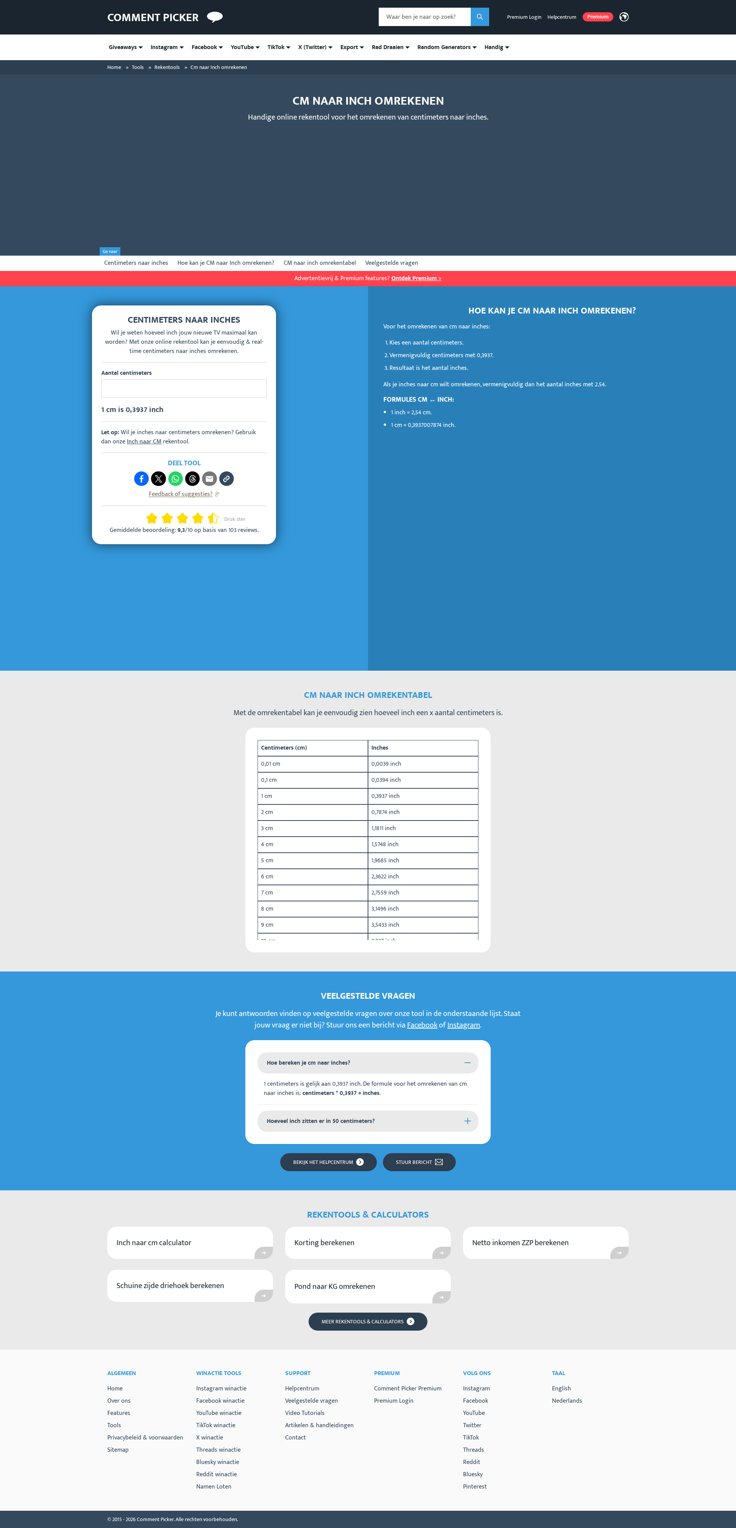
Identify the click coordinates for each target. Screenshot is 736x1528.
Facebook (422, 1025)
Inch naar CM (144, 442)
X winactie (209, 1438)
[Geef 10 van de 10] (216, 518)
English (561, 1389)
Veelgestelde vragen (391, 263)
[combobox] (425, 17)
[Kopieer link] (226, 478)
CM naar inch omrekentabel (320, 263)
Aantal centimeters (126, 373)
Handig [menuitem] (494, 47)
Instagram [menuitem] (164, 47)
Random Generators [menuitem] (444, 47)
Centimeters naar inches (136, 263)
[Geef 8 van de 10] (201, 518)
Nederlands (567, 1401)
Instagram (463, 1025)
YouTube (474, 1413)
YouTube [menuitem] (242, 47)
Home (115, 1389)
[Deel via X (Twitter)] (158, 478)
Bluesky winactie (217, 1462)
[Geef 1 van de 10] (149, 518)
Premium (598, 17)
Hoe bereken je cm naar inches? (308, 1063)
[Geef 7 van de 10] (195, 518)
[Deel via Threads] (192, 478)
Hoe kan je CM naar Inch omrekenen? (225, 263)
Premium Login (524, 17)
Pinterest (475, 1487)
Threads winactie (218, 1450)
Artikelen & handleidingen (319, 1425)
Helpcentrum (562, 17)
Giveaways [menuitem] (123, 47)
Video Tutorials (305, 1413)
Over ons (119, 1401)
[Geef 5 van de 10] (179, 518)
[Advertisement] (368, 182)
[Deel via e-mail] (209, 478)
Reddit (471, 1462)
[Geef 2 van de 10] (155, 518)
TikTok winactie (215, 1425)
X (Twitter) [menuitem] (312, 47)
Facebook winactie (220, 1401)
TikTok (471, 1438)
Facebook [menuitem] (204, 47)
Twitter (472, 1425)
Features (118, 1413)
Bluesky (473, 1474)
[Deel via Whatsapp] (175, 478)
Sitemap (118, 1450)
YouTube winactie (219, 1413)
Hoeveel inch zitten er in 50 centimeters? (321, 1121)
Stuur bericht (414, 1162)
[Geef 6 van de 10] (185, 518)
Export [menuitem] (349, 47)
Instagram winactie (221, 1389)
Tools (114, 1425)
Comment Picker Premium (408, 1389)
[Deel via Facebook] (141, 478)
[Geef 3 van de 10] (164, 518)
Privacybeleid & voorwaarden (145, 1438)
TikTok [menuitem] (276, 47)
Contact (295, 1438)
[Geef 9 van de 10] (210, 518)
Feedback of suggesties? (181, 494)
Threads (473, 1450)
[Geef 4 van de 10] (170, 518)
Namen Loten (214, 1487)
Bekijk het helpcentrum (323, 1162)
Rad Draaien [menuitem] (388, 47)
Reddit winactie (216, 1474)
